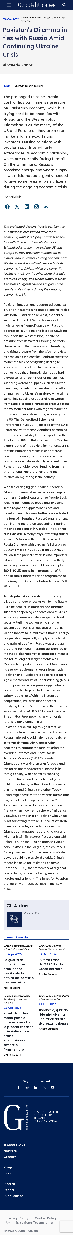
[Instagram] (27, 1087)
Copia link (46, 206)
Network (10, 1151)
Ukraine (39, 86)
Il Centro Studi (15, 1145)
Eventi (8, 1173)
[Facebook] (18, 1087)
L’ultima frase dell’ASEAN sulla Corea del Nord (51, 964)
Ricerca (9, 1184)
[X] (44, 1087)
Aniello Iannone (48, 974)
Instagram (36, 206)
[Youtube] (52, 1087)
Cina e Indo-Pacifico (32, 17)
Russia (29, 86)
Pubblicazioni (14, 1196)
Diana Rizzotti (12, 1054)
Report (9, 1190)
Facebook (7, 206)
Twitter (17, 206)
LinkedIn (27, 206)
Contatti (10, 1157)
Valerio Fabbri (20, 65)
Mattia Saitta (12, 987)
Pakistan (18, 86)
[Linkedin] (35, 1087)
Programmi (12, 1167)
